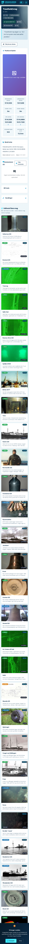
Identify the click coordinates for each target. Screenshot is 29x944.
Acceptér (12, 940)
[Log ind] (21, 2)
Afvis (20, 940)
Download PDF (9, 25)
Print (20, 21)
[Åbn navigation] (26, 2)
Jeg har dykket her (10, 21)
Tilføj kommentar (21, 163)
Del (17, 25)
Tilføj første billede (10, 44)
